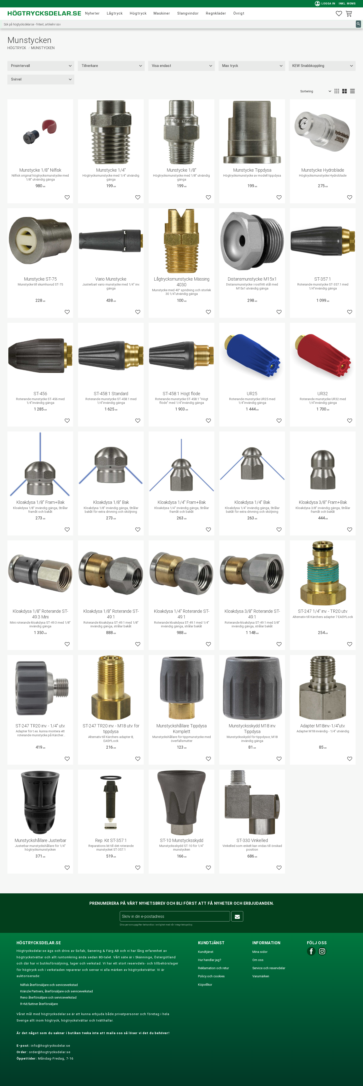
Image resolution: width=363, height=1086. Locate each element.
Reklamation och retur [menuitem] (213, 968)
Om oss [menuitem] (257, 960)
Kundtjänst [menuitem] (205, 952)
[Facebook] (311, 954)
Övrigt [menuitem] (238, 13)
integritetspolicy (183, 924)
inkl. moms (347, 3)
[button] (339, 14)
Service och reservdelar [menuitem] (268, 968)
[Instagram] (322, 954)
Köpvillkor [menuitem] (205, 984)
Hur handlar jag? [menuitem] (209, 960)
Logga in (325, 3)
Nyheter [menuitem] (92, 13)
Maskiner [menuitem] (162, 13)
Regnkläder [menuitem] (216, 13)
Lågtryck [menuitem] (115, 13)
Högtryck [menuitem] (138, 13)
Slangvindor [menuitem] (188, 13)
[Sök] (358, 24)
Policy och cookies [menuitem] (211, 976)
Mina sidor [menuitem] (259, 952)
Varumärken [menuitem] (260, 976)
